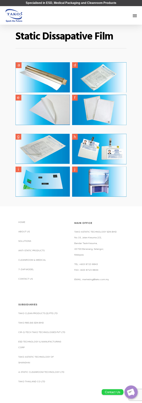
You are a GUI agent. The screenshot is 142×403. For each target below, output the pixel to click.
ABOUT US (24, 231)
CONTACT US (25, 279)
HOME (21, 222)
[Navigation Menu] (135, 15)
